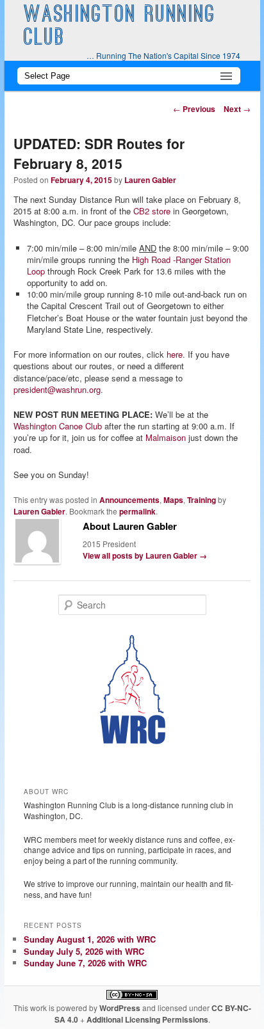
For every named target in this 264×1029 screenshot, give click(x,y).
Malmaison (165, 437)
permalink (137, 511)
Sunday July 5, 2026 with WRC (84, 951)
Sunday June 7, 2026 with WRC (85, 963)
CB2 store (151, 211)
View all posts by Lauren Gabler (145, 555)
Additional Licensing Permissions (147, 1019)
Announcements (129, 500)
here (175, 354)
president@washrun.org (57, 389)
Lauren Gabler (150, 180)
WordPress (119, 1008)
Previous (194, 109)
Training (201, 500)
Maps (173, 500)
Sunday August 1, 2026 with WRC (90, 939)
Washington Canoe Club (57, 426)
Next (237, 109)
